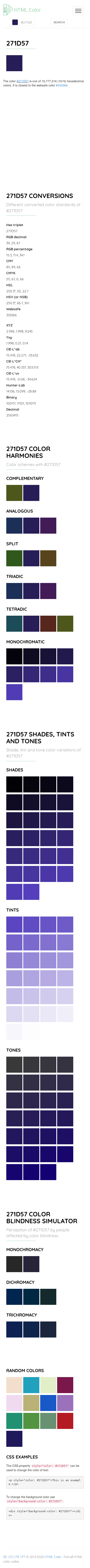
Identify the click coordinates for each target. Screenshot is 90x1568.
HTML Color (53, 1557)
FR (17, 1557)
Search (59, 22)
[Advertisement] (45, 134)
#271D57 (23, 81)
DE (5, 1557)
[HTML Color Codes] (24, 5)
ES (11, 1557)
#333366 (62, 85)
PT (23, 1557)
